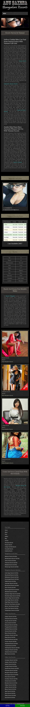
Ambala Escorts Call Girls (10, 681)
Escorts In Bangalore (10, 296)
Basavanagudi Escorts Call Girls (12, 589)
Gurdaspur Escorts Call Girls (11, 660)
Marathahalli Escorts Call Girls (11, 575)
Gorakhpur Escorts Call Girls (11, 678)
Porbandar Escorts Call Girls (11, 670)
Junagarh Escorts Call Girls (11, 666)
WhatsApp (22, 705)
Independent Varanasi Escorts (10, 83)
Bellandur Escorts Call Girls (11, 556)
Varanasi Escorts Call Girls (11, 631)
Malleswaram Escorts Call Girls (12, 577)
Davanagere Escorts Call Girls (11, 674)
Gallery (6, 536)
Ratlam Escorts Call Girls (10, 695)
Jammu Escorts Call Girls (10, 622)
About (6, 532)
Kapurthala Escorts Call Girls (11, 639)
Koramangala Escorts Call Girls (12, 579)
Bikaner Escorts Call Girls (10, 689)
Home (6, 530)
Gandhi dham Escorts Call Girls (12, 668)
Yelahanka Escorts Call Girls (11, 562)
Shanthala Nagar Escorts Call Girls (12, 595)
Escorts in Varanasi (17, 162)
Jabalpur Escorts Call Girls (11, 662)
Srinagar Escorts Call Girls (10, 620)
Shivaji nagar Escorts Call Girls (11, 566)
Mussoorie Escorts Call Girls (11, 624)
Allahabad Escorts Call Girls (11, 629)
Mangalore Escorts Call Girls (11, 672)
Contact (6, 540)
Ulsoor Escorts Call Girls (10, 587)
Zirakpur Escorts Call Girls (10, 616)
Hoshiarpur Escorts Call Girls (11, 635)
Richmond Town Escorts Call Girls (12, 604)
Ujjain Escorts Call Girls (10, 691)
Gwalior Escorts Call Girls (10, 664)
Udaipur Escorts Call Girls (10, 685)
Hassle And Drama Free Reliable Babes (15, 290)
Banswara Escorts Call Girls (11, 683)
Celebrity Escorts (8, 551)
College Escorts (5, 425)
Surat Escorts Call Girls (10, 697)
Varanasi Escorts (22, 61)
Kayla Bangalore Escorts (7, 361)
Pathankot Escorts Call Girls (11, 618)
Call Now (7, 705)
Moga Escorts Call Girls (10, 637)
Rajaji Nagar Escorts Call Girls (11, 602)
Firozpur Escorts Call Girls (10, 641)
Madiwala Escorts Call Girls (11, 564)
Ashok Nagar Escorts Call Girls (11, 600)
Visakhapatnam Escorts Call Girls (12, 647)
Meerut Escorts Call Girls (10, 633)
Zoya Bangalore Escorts (7, 429)
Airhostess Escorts (6, 391)
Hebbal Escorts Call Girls (10, 581)
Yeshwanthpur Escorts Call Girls (12, 610)
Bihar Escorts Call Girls (10, 654)
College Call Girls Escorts (10, 546)
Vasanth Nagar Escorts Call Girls (12, 598)
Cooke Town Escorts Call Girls (11, 608)
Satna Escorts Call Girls (10, 693)
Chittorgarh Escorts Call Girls (11, 649)
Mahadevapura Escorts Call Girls (12, 558)
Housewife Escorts (6, 459)
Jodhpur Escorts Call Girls (10, 687)
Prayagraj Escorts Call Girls (11, 627)
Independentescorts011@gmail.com (11, 209)
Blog (6, 538)
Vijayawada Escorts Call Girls (11, 643)
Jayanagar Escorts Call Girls (11, 583)
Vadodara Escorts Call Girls (11, 652)
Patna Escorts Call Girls (10, 676)
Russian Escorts (5, 357)
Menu (4, 13)
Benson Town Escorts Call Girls (12, 606)
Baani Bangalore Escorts (7, 395)
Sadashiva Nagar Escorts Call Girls (12, 593)
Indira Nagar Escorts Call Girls (11, 573)
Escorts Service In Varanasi (15, 33)
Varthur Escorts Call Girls (10, 560)
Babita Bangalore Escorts (7, 463)
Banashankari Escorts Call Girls (12, 585)
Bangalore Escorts (20, 703)
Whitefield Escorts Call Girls (11, 591)
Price (6, 534)
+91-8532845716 (8, 208)
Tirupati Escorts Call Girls (10, 645)
